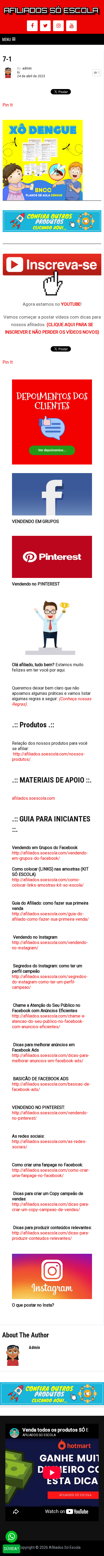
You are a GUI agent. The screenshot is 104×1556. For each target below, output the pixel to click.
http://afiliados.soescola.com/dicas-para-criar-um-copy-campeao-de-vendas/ (50, 1207)
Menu (6, 39)
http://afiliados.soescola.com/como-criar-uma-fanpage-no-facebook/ (51, 1173)
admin (27, 68)
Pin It (8, 105)
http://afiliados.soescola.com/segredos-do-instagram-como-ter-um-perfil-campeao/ (50, 982)
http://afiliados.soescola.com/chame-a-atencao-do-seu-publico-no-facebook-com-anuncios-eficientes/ (49, 1021)
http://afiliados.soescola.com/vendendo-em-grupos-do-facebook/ (50, 855)
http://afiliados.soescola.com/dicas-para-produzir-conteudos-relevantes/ (50, 1235)
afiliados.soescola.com (33, 798)
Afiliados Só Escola (65, 1547)
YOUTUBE (71, 304)
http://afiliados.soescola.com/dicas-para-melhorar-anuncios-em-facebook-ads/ (50, 1058)
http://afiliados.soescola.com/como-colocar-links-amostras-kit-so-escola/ (48, 882)
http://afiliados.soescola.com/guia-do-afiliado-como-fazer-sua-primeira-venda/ (50, 916)
